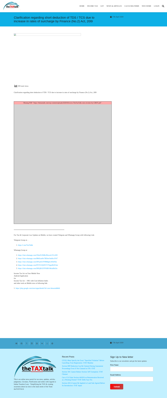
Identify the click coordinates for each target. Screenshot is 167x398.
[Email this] (16, 343)
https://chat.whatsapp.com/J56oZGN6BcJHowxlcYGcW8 (37, 255)
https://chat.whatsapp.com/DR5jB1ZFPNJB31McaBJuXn (37, 268)
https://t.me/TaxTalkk (25, 245)
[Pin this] (36, 343)
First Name (114, 365)
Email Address (115, 375)
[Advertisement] (119, 55)
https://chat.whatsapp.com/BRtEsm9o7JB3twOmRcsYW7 (38, 258)
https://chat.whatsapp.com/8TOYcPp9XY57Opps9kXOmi (38, 265)
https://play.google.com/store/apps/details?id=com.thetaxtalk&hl (38, 288)
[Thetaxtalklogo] (11, 6)
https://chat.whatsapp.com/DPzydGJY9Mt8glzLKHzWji (37, 262)
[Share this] (21, 343)
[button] (99, 6)
